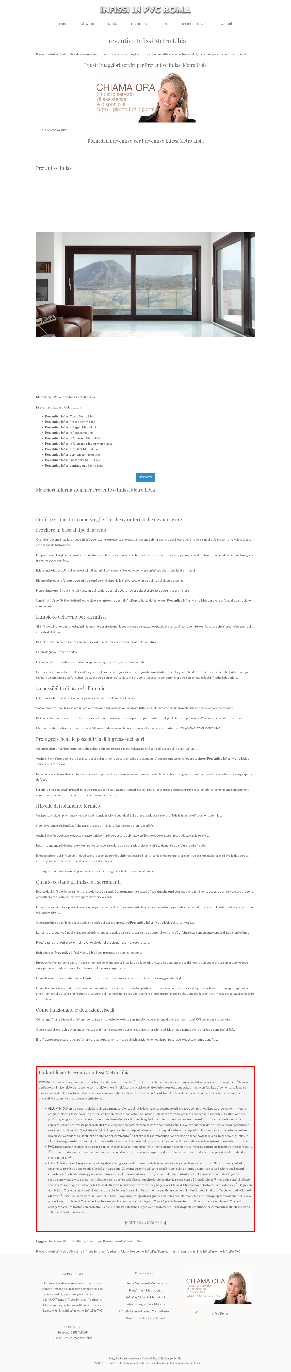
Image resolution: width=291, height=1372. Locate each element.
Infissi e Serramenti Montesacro (145, 1283)
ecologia (117, 1163)
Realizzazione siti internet (135, 1363)
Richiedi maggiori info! (77, 1338)
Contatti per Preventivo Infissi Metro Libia (114, 1241)
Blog (164, 24)
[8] (61, 1195)
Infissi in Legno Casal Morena (145, 1304)
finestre (144, 1082)
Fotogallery (139, 24)
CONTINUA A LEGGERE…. (145, 1222)
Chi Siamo (88, 24)
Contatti (226, 24)
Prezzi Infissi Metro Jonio (145, 1290)
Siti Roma (195, 1363)
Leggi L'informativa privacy (124, 1358)
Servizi (113, 24)
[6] (214, 1178)
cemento (225, 1087)
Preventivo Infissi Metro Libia (55, 1251)
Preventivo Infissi (56, 130)
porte (154, 1082)
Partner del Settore (194, 24)
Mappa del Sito (173, 1358)
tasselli (167, 1093)
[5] (65, 1173)
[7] (236, 1184)
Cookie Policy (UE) (152, 1358)
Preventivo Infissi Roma (69, 1241)
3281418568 (79, 1332)
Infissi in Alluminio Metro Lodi (145, 1297)
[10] (132, 1135)
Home (63, 24)
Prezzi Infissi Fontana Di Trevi (145, 1318)
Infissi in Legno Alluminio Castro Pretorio (145, 1311)
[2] (134, 1081)
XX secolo (217, 1125)
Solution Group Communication (170, 1363)
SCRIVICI (145, 477)
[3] (237, 1081)
